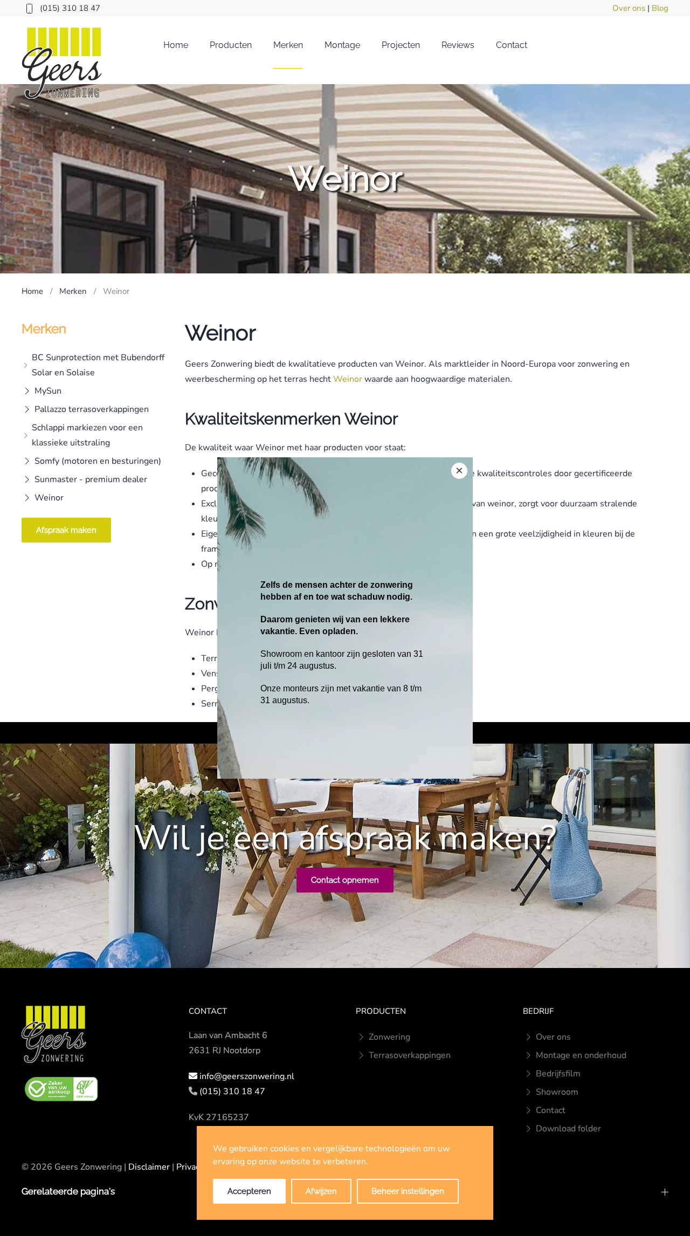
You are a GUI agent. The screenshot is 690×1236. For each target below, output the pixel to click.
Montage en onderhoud (581, 1055)
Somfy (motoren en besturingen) (97, 461)
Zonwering (389, 1037)
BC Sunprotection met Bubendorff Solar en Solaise (98, 365)
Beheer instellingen (407, 1191)
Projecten (401, 45)
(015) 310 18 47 (70, 8)
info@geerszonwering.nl (246, 1076)
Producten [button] (231, 45)
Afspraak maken (66, 530)
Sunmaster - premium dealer (90, 479)
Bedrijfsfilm (558, 1074)
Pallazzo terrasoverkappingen (91, 409)
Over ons (628, 8)
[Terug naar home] (62, 63)
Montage (342, 45)
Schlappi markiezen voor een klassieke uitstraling (87, 435)
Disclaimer (149, 1167)
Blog (660, 8)
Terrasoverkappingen (410, 1055)
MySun (47, 391)
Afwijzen (321, 1191)
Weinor (49, 498)
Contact (511, 45)
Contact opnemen (345, 880)
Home (175, 45)
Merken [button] (288, 45)
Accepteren (249, 1191)
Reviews (457, 45)
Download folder (568, 1129)
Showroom (557, 1092)
